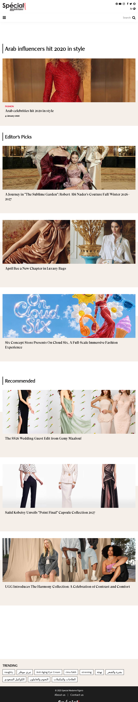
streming (87, 672)
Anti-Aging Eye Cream (48, 672)
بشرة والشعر (114, 672)
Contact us (76, 695)
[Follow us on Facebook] (127, 4)
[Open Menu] (4, 17)
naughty (8, 672)
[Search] (132, 17)
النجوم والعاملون (39, 679)
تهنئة (99, 672)
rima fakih (71, 672)
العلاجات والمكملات (65, 679)
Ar (131, 8)
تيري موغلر (25, 672)
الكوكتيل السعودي (14, 679)
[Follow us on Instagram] (124, 4)
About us (60, 695)
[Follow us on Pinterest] (117, 4)
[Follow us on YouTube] (120, 4)
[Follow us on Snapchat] (134, 4)
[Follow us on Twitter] (131, 4)
